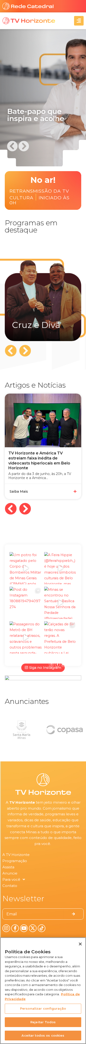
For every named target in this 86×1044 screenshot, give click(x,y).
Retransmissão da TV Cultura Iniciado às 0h (40, 197)
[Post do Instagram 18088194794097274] (26, 603)
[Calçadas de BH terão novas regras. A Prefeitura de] (60, 637)
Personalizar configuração (43, 1008)
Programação (14, 861)
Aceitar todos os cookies (43, 1035)
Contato (9, 885)
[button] (12, 146)
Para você (11, 879)
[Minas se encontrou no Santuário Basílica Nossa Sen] (60, 603)
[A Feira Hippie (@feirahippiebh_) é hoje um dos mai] (60, 568)
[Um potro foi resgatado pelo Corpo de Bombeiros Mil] (26, 568)
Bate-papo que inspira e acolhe (35, 115)
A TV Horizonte (16, 854)
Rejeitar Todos (43, 1022)
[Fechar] (80, 944)
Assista (8, 867)
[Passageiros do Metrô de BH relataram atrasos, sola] (26, 637)
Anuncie (9, 873)
